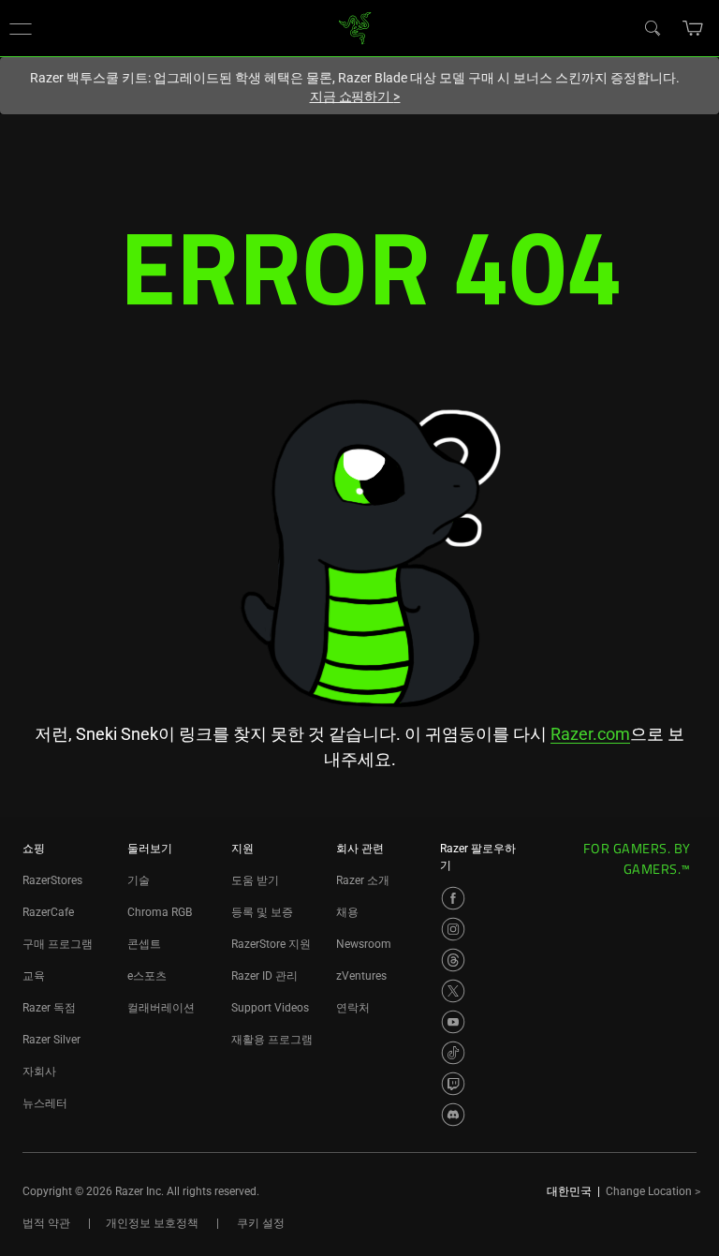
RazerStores (52, 880)
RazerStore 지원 (271, 944)
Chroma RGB (159, 912)
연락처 (353, 1007)
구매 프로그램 (57, 944)
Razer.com (590, 734)
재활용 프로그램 (272, 1039)
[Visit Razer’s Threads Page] (453, 960)
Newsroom (363, 944)
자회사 (39, 1071)
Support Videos (270, 1007)
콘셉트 (144, 944)
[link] (355, 27)
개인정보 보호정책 (152, 1223)
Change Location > (653, 1191)
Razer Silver (51, 1039)
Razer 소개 (362, 880)
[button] (20, 28)
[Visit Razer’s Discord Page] (453, 1114)
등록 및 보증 (262, 912)
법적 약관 (46, 1223)
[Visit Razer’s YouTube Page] (453, 1022)
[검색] (651, 27)
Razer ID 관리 (264, 976)
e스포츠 (147, 976)
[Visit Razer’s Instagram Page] (453, 929)
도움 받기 (255, 880)
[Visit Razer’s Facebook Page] (453, 898)
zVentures (361, 976)
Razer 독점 (49, 1007)
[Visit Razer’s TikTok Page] (453, 1053)
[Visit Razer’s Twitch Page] (453, 1084)
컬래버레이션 (161, 1007)
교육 (33, 976)
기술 (138, 880)
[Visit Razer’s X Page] (453, 991)
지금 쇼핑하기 (355, 96)
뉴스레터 (44, 1103)
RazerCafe (48, 912)
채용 (347, 912)
